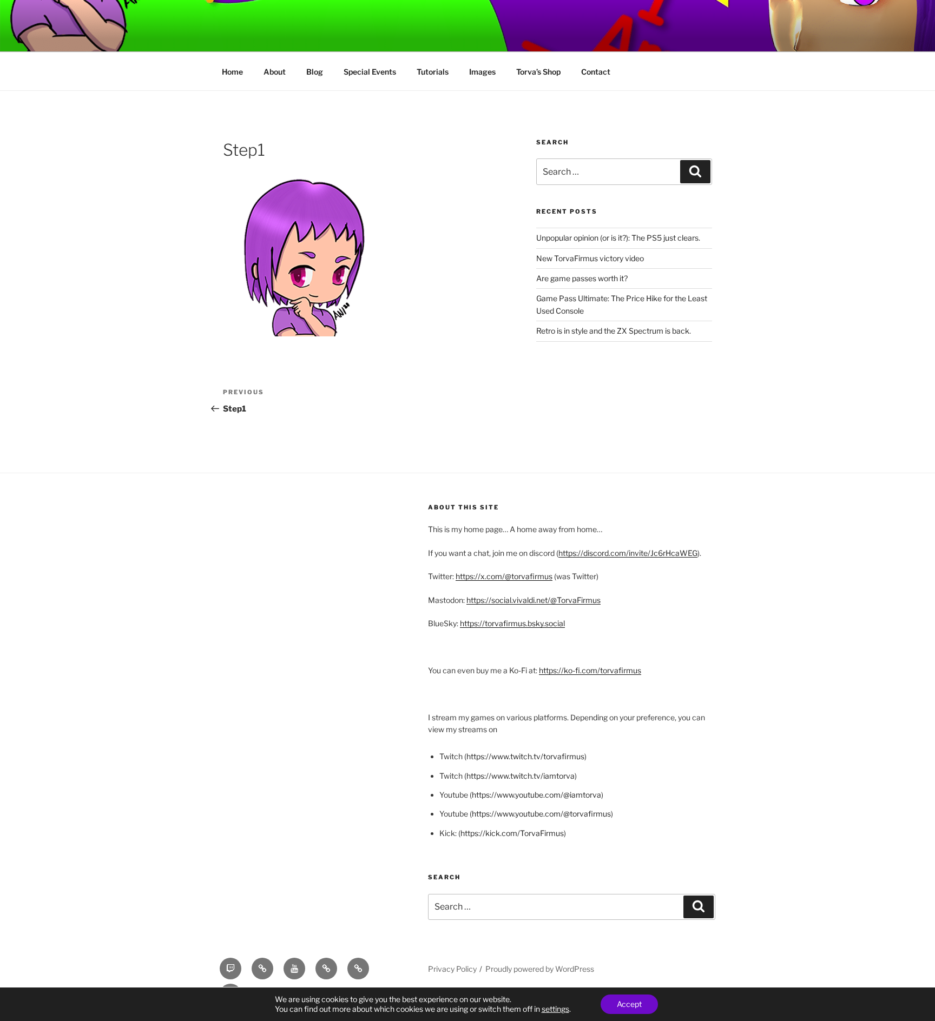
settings (555, 1008)
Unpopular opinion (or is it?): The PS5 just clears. (618, 237)
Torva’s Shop (538, 71)
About (275, 71)
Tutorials (433, 71)
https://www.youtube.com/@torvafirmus (541, 813)
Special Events (370, 71)
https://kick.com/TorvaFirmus (512, 833)
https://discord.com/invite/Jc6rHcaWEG (627, 553)
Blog (314, 71)
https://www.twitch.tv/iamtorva (520, 775)
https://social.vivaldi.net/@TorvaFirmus (533, 600)
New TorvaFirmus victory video (590, 258)
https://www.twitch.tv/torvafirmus (525, 756)
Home (232, 71)
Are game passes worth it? (582, 278)
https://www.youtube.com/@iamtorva (536, 794)
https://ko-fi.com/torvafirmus (590, 670)
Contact (595, 71)
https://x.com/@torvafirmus (504, 576)
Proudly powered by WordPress (539, 968)
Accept (629, 1004)
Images (482, 71)
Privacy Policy (452, 968)
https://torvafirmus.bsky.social (512, 623)
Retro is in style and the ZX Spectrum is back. (613, 330)
